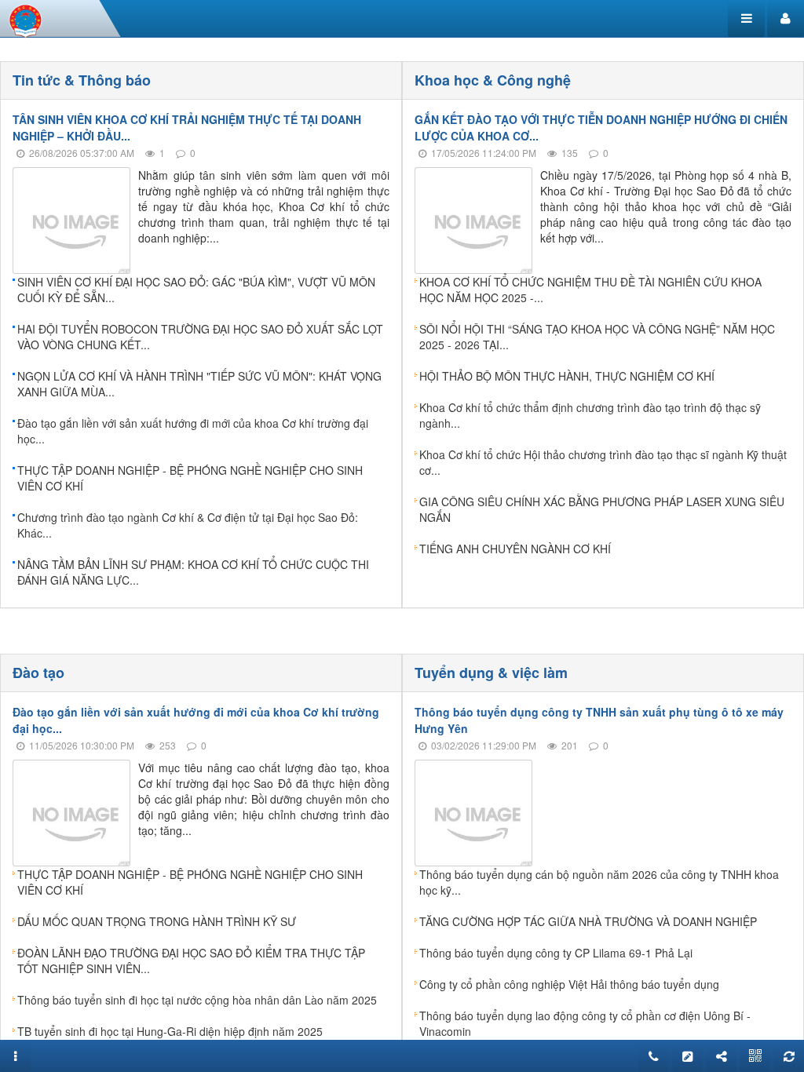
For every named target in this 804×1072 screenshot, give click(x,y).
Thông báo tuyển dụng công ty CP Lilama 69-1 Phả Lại (556, 953)
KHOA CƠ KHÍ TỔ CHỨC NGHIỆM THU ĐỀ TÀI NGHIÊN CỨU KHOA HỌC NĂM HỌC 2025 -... (590, 289)
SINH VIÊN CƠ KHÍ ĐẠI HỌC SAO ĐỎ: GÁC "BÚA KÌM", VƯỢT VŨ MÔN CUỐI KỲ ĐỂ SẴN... (196, 289)
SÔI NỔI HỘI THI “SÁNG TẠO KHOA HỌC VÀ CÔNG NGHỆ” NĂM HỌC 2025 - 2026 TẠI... (597, 336)
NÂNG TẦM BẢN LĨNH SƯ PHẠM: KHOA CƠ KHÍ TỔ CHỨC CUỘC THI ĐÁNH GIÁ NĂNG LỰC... (193, 572)
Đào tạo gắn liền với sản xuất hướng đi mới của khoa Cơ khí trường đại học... (192, 431)
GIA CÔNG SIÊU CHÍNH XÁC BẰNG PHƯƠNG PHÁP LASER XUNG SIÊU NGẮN (601, 509)
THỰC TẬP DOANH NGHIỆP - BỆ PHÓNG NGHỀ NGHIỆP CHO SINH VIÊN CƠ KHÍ (190, 478)
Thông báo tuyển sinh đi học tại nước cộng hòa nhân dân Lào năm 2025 (197, 1000)
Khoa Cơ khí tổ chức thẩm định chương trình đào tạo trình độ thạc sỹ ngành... (590, 415)
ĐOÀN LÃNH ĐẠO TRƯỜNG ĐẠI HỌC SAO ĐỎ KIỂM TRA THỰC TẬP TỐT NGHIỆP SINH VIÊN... (191, 960)
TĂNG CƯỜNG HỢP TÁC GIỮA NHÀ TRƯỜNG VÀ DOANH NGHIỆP (588, 921)
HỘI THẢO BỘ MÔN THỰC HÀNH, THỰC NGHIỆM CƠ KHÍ (566, 376)
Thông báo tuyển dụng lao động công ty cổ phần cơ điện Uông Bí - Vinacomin (585, 1023)
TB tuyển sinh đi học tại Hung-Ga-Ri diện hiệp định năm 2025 (170, 1031)
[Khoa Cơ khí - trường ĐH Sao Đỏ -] (25, 19)
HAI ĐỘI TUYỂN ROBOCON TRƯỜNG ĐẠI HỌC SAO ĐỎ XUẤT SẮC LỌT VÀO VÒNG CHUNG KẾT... (200, 336)
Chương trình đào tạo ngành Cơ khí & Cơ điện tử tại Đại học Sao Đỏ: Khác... (187, 525)
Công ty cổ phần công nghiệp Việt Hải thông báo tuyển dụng (569, 984)
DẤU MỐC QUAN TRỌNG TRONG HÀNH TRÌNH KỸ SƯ (156, 921)
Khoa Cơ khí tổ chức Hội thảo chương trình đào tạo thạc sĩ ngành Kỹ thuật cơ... (603, 462)
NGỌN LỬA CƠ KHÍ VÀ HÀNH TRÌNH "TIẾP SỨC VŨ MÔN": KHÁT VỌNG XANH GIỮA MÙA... (199, 383)
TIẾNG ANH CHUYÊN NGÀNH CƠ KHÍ (515, 548)
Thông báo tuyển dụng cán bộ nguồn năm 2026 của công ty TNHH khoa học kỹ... (599, 882)
